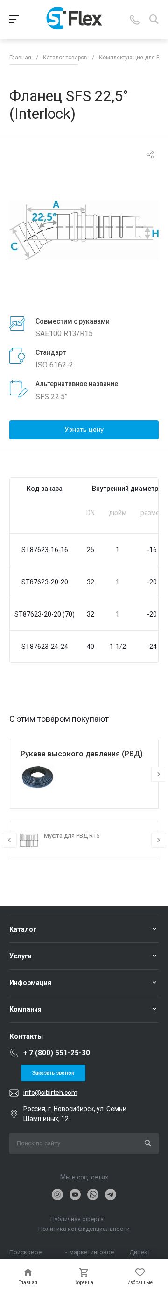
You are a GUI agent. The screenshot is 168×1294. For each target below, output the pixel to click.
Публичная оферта (77, 1218)
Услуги (20, 956)
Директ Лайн (140, 1253)
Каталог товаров (65, 57)
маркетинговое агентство (92, 1253)
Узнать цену (84, 429)
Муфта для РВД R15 (71, 835)
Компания (25, 1009)
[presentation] (158, 774)
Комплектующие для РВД (133, 57)
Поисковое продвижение (29, 1253)
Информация (30, 982)
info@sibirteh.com (50, 1092)
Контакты (26, 1036)
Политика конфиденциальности (84, 1228)
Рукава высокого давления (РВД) (82, 753)
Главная (20, 57)
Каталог (22, 929)
